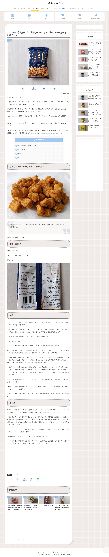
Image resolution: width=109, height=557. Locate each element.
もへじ (10, 474)
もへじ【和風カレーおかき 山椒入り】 (29, 145)
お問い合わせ (54, 552)
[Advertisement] (38, 460)
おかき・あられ (18, 474)
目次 (37, 139)
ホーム (39, 552)
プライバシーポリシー (65, 552)
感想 (19, 153)
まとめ (20, 157)
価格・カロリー (22, 149)
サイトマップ (46, 552)
